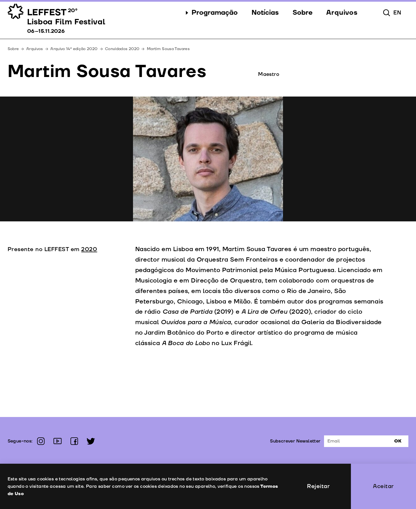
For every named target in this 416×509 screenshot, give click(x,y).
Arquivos (34, 49)
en (397, 12)
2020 (89, 249)
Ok (398, 441)
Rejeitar (318, 486)
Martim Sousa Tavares (168, 49)
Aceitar (383, 486)
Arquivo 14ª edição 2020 (73, 49)
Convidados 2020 (122, 49)
